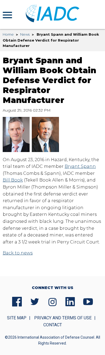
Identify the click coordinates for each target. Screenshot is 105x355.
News (25, 34)
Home (8, 34)
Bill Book (13, 180)
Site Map (16, 317)
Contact (52, 324)
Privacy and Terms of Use (63, 317)
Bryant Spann (80, 166)
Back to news (18, 253)
